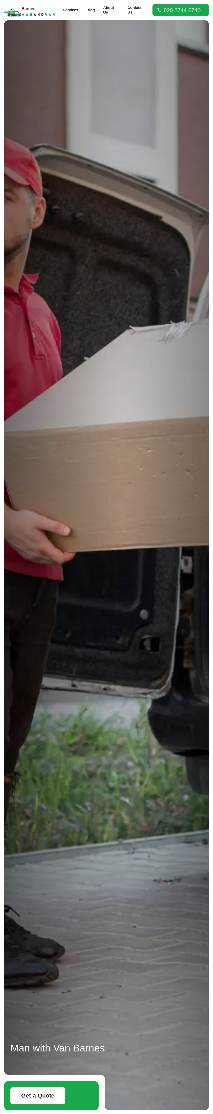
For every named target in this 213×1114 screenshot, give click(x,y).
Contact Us (134, 10)
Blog (91, 10)
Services (70, 10)
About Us (108, 10)
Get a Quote (37, 1095)
